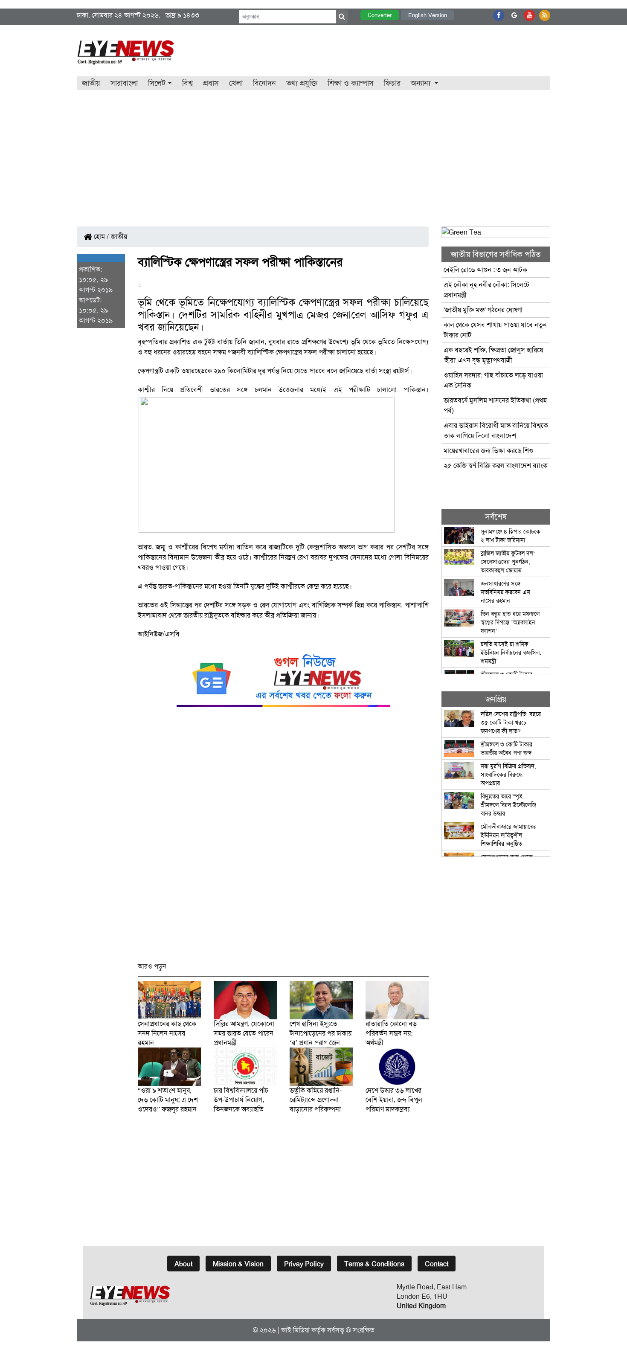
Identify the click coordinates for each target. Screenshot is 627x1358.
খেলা (236, 83)
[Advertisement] (313, 154)
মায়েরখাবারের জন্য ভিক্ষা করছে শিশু (488, 450)
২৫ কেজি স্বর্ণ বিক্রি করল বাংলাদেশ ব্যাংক (496, 465)
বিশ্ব (187, 83)
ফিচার (392, 83)
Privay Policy (304, 1263)
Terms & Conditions (374, 1263)
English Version (427, 15)
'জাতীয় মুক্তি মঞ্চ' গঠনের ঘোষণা (483, 309)
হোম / (100, 236)
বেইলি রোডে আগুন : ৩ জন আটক (486, 269)
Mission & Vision (238, 1263)
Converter (380, 15)
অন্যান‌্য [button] (422, 83)
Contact (436, 1263)
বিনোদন (264, 83)
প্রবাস (211, 83)
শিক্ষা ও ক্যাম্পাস (351, 83)
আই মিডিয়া (295, 1330)
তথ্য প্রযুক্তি (301, 83)
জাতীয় (91, 83)
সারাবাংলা (124, 83)
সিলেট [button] (156, 83)
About (183, 1263)
